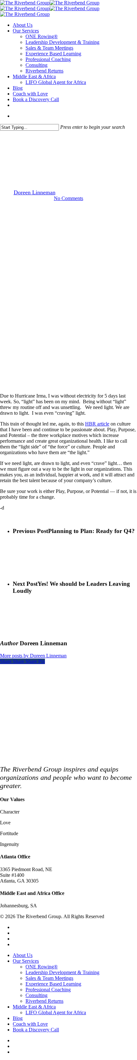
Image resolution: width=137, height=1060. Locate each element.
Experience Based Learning (53, 984)
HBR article (97, 423)
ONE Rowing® (41, 966)
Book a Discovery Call (36, 1029)
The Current (68, 160)
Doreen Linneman (34, 192)
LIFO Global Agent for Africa (55, 1012)
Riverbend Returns (44, 1001)
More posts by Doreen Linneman (33, 655)
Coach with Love (30, 1024)
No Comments (68, 198)
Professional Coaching (48, 989)
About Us (22, 955)
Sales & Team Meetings (49, 978)
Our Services (26, 961)
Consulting (36, 995)
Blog (18, 1018)
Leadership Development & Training (62, 972)
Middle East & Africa (34, 1006)
